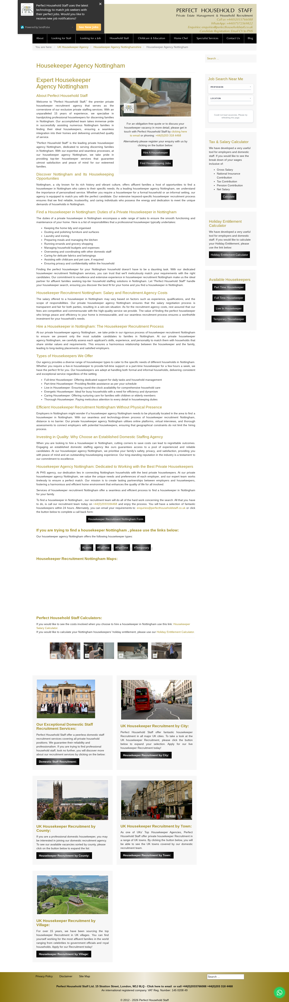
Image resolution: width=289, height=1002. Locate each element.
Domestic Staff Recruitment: (58, 761)
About (39, 38)
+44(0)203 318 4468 (168, 135)
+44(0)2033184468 (105, 504)
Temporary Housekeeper (228, 319)
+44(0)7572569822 (239, 23)
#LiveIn (86, 547)
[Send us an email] (238, 68)
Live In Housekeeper (229, 308)
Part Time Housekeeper (229, 287)
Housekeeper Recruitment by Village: (64, 954)
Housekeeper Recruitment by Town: (147, 855)
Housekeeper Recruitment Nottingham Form (115, 519)
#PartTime (121, 547)
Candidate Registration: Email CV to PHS (226, 31)
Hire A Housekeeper (155, 152)
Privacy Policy (44, 976)
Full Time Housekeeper (228, 297)
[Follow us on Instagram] (246, 68)
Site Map (84, 976)
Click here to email (159, 986)
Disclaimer (65, 976)
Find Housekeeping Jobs (155, 163)
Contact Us (233, 38)
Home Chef (181, 38)
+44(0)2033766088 (239, 19)
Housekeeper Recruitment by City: (146, 755)
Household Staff (119, 38)
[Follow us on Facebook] (216, 68)
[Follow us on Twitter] (231, 68)
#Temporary (141, 547)
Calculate (229, 196)
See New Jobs (88, 27)
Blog (250, 38)
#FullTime (103, 547)
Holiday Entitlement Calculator (175, 631)
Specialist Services (207, 38)
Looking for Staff (61, 38)
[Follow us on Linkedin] (223, 68)
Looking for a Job (90, 38)
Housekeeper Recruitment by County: (64, 855)
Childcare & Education (151, 38)
